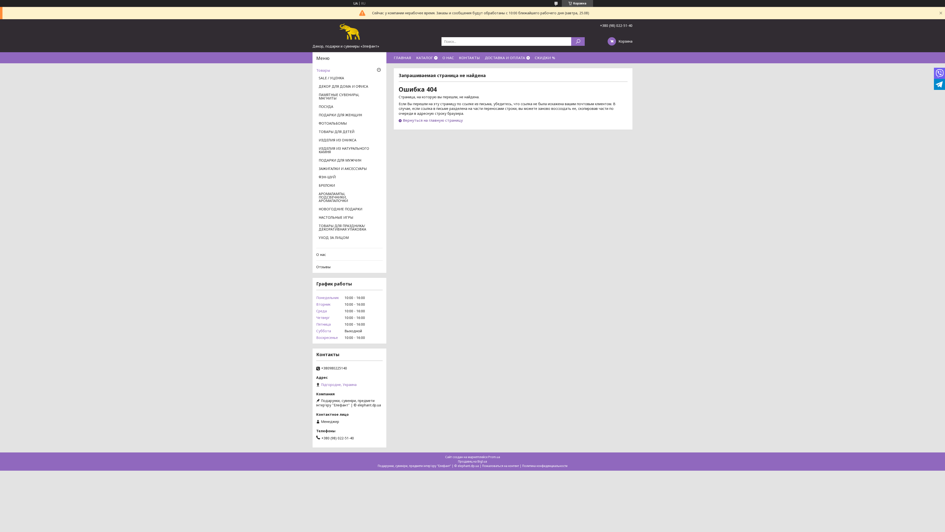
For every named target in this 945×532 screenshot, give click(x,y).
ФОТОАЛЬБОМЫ (333, 124)
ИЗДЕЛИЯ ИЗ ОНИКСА (337, 140)
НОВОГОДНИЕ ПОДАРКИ (340, 209)
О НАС (448, 57)
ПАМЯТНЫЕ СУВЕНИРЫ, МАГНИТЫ (339, 96)
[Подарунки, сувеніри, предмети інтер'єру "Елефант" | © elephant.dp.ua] (349, 31)
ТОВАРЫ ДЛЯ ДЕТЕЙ (336, 132)
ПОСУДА (326, 107)
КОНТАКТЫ (469, 57)
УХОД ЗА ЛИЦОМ (334, 238)
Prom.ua (494, 457)
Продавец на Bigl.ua (472, 461)
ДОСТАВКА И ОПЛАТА (505, 57)
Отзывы (323, 266)
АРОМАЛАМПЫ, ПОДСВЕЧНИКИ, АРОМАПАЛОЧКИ (333, 197)
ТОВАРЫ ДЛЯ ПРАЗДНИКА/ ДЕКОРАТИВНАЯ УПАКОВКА (342, 228)
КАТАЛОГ (424, 57)
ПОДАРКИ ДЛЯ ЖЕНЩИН (340, 115)
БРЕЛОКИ (327, 186)
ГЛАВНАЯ (402, 57)
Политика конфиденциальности (544, 466)
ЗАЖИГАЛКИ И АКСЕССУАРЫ (343, 169)
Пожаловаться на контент (500, 466)
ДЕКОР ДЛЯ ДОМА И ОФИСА (343, 87)
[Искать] (578, 41)
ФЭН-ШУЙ (327, 177)
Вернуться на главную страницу (433, 120)
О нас (321, 254)
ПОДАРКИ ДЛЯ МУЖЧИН (340, 161)
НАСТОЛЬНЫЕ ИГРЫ (336, 218)
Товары (323, 70)
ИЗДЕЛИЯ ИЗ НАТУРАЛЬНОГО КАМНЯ (344, 150)
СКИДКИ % (545, 57)
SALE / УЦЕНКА (331, 78)
